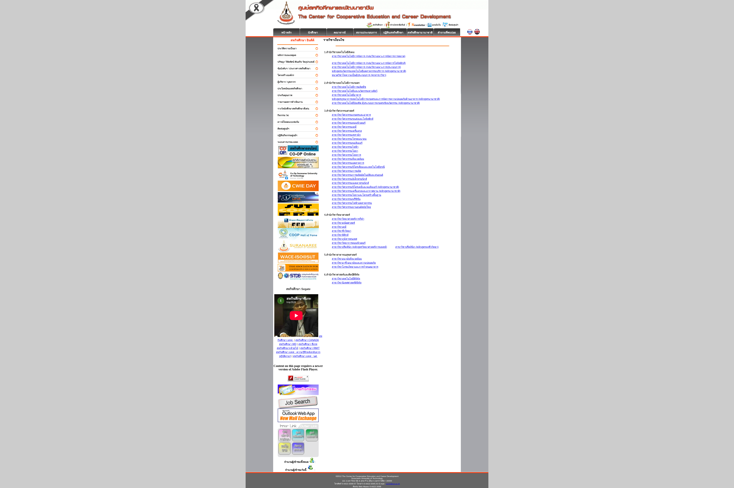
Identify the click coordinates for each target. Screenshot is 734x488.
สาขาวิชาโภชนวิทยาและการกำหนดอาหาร (355, 266)
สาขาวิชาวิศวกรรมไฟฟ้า (345, 146)
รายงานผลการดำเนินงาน (288, 102)
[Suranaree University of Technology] (298, 214)
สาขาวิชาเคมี (339, 226)
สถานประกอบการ (366, 32)
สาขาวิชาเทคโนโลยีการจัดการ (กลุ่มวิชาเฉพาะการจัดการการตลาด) (368, 56)
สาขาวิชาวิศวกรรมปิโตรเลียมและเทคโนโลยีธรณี (358, 167)
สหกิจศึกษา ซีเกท (307, 344)
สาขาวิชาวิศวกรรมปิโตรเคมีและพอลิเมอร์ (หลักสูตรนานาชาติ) (365, 187)
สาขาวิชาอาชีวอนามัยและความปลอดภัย (354, 262)
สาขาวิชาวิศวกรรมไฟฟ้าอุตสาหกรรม (352, 203)
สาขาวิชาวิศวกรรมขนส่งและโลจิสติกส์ (352, 118)
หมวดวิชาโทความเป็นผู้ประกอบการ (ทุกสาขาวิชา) (359, 75)
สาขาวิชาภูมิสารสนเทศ (344, 239)
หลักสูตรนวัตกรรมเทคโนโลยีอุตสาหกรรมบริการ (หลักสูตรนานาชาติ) (369, 71)
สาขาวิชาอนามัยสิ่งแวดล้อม (347, 258)
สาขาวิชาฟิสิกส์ (340, 234)
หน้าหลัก (286, 32)
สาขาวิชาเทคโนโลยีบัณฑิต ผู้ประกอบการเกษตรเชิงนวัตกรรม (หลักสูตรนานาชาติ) (376, 103)
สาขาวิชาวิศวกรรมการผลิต (346, 171)
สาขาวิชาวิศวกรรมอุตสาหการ (348, 163)
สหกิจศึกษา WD (287, 344)
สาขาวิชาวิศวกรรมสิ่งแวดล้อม (348, 159)
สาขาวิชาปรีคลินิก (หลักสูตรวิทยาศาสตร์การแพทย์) (359, 247)
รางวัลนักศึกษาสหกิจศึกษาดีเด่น (291, 108)
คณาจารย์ (340, 32)
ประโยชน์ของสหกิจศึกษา (288, 88)
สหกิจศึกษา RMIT (310, 348)
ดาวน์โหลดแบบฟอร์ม (286, 122)
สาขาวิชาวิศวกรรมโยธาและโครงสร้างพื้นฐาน (356, 195)
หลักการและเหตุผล (285, 55)
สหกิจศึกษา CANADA (307, 340)
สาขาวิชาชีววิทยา (341, 230)
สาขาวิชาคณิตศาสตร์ (343, 222)
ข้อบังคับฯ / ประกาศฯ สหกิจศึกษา (292, 68)
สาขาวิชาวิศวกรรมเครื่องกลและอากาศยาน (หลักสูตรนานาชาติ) (366, 191)
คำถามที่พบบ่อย (447, 32)
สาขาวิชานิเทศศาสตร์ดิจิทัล (346, 282)
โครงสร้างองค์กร (284, 75)
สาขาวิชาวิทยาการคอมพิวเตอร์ (348, 243)
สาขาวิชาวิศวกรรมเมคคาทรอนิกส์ (350, 183)
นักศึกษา (313, 32)
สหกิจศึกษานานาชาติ (420, 32)
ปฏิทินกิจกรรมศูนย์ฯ (285, 135)
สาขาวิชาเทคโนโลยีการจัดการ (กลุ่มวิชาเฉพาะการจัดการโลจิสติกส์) (369, 63)
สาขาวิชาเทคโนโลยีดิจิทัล (346, 278)
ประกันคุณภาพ (283, 95)
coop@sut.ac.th (393, 484)
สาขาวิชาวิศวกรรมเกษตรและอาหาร (351, 114)
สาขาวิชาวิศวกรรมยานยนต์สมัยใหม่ (351, 207)
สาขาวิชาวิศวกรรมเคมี (344, 126)
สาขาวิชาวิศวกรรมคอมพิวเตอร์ (348, 122)
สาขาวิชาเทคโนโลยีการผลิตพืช (349, 87)
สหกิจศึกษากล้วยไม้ (287, 348)
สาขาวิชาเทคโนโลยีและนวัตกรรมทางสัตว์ (354, 91)
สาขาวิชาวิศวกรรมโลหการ (346, 155)
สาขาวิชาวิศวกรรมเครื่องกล (347, 130)
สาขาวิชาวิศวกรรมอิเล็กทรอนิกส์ (349, 179)
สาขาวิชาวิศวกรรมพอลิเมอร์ (347, 142)
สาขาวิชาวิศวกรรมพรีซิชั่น (346, 199)
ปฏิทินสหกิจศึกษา (393, 32)
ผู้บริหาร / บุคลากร (285, 82)
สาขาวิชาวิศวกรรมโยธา (345, 150)
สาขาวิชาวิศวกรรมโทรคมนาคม (349, 138)
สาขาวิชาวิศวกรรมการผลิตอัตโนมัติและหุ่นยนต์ (357, 175)
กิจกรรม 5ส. (281, 115)
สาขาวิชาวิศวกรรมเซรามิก (346, 134)
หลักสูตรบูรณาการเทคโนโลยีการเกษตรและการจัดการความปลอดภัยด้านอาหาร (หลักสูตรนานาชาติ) (386, 99)
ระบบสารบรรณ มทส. (286, 142)
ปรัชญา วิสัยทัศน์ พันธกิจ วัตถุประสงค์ (294, 62)
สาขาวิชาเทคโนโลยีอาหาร (346, 95)
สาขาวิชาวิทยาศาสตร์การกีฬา (348, 218)
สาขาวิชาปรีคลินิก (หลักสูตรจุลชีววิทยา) (416, 247)
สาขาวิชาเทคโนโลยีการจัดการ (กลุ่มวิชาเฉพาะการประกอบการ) (366, 67)
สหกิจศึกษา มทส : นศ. (305, 356)
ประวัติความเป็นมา (285, 48)
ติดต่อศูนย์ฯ (281, 128)
